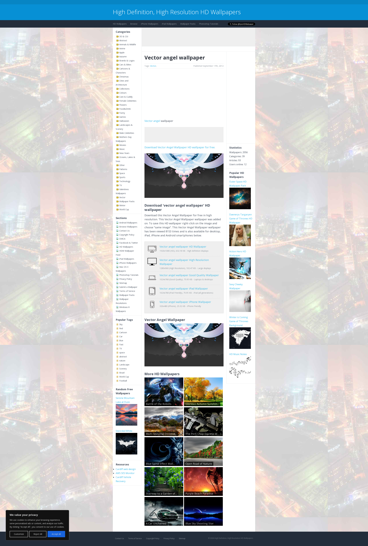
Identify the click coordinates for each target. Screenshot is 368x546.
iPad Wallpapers (169, 23)
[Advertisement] (165, 3)
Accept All (56, 534)
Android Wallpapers (128, 222)
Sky (120, 324)
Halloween (124, 121)
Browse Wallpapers (128, 226)
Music (122, 149)
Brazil (121, 372)
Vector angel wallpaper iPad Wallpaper (184, 288)
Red (121, 328)
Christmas (124, 76)
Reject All (37, 534)
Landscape (124, 364)
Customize (19, 534)
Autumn (123, 56)
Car (120, 336)
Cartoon (123, 332)
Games (122, 117)
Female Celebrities (127, 100)
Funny (122, 112)
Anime (122, 48)
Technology (124, 181)
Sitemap (123, 283)
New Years (124, 153)
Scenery (123, 368)
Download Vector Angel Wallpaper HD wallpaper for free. (179, 147)
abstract (123, 356)
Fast (121, 344)
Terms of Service (127, 291)
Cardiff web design (126, 469)
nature (122, 360)
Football (123, 380)
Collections (124, 88)
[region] (37, 525)
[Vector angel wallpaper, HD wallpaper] (184, 365)
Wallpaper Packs (187, 23)
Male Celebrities (126, 133)
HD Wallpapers (120, 23)
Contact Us (124, 230)
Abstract (123, 40)
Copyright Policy (126, 234)
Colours (122, 92)
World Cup (124, 209)
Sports (122, 177)
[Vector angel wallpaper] (184, 197)
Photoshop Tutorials (208, 23)
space (122, 352)
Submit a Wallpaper (128, 287)
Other (122, 165)
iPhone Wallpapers (149, 23)
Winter (122, 205)
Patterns (123, 169)
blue (121, 340)
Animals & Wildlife (127, 44)
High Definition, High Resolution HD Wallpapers (177, 12)
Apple (121, 52)
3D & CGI (123, 36)
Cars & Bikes (125, 64)
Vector (122, 197)
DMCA (122, 238)
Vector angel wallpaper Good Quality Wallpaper (189, 275)
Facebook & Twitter (128, 242)
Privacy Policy (125, 279)
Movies (122, 145)
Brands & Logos (127, 60)
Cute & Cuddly (126, 96)
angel (156, 121)
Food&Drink (125, 108)
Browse (133, 23)
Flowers (123, 104)
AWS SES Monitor (125, 473)
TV (120, 185)
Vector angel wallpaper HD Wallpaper (183, 246)
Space (122, 173)
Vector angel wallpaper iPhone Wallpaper (185, 302)
